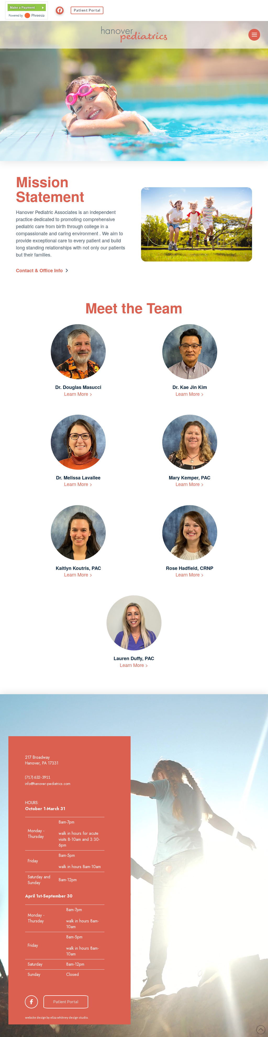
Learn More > (78, 393)
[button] (254, 35)
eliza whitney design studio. (69, 1017)
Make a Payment (22, 7)
